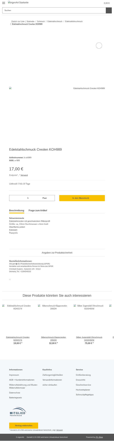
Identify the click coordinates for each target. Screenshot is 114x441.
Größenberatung (83, 375)
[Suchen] (109, 10)
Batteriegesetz (15, 397)
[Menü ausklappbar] (3, 1)
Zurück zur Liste (17, 21)
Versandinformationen (52, 380)
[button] (94, 3)
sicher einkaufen (50, 385)
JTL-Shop (99, 437)
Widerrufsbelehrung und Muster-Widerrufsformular (23, 386)
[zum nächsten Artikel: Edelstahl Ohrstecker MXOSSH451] (102, 30)
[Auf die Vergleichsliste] (99, 45)
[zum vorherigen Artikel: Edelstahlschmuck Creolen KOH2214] (96, 30)
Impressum (14, 375)
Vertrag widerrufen (23, 425)
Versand (24, 175)
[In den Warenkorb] (11, 38)
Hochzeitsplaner (83, 390)
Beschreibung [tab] (16, 210)
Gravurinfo (80, 380)
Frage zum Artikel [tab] (38, 210)
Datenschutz (14, 393)
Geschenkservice (83, 385)
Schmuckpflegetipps (85, 394)
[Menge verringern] (12, 198)
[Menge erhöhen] (52, 198)
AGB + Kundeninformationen (21, 380)
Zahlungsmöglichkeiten (53, 375)
